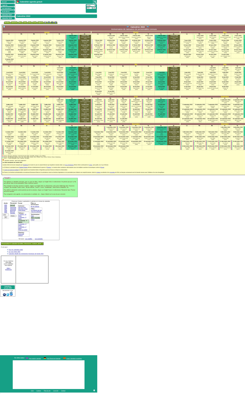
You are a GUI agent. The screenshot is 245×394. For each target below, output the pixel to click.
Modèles (7, 22)
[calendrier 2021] (127, 27)
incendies (112, 172)
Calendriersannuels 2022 (8, 287)
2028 (5, 211)
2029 (5, 212)
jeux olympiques (69, 165)
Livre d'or (55, 390)
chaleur (98, 172)
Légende (40, 22)
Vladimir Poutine (23, 167)
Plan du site (47, 390)
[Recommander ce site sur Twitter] (7, 295)
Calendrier (14, 22)
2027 (5, 209)
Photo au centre (22, 230)
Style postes (21, 210)
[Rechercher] (95, 2)
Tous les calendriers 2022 (16, 249)
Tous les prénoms (36, 211)
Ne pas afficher (35, 206)
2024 (5, 205)
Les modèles (28, 239)
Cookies (38, 390)
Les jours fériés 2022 (14, 251)
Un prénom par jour (36, 210)
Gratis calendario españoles (74, 358)
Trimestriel (13, 209)
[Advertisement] (50, 8)
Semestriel (13, 207)
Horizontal (21, 234)
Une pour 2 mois (22, 209)
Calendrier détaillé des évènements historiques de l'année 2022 (26, 253)
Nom (32, 216)
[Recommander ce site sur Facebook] (4, 295)
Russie (102, 167)
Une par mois (22, 207)
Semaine (12, 213)
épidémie (25, 165)
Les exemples (39, 239)
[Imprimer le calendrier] (52, 23)
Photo (34, 22)
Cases (25, 22)
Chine (90, 165)
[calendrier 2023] (148, 27)
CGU (32, 390)
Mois (20, 22)
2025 (5, 206)
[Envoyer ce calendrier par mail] (48, 22)
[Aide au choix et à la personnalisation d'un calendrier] (55, 23)
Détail (32, 219)
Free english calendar (35, 358)
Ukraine (49, 167)
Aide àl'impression (8, 268)
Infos (29, 22)
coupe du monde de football (11, 170)
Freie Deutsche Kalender (53, 358)
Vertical (20, 235)
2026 (5, 208)
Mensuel (12, 212)
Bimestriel (13, 210)
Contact (63, 390)
